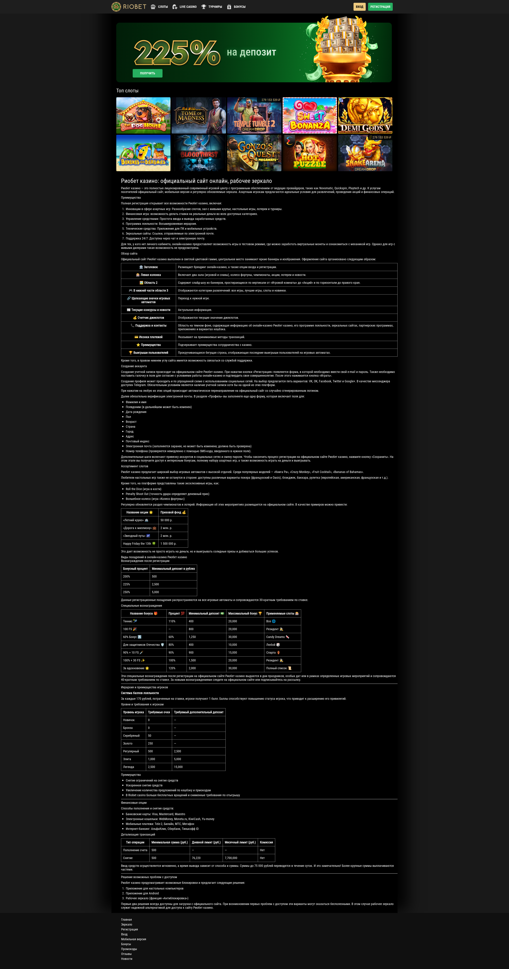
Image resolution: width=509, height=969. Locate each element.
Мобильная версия (133, 939)
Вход (124, 934)
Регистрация (129, 929)
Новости (126, 959)
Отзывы (126, 954)
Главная (126, 919)
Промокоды (129, 949)
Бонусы (126, 944)
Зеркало (126, 924)
